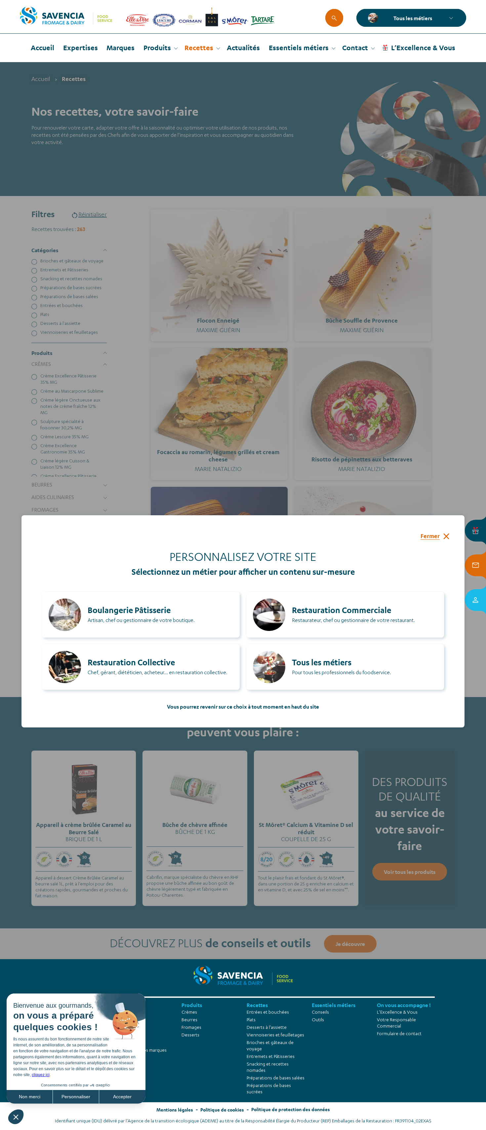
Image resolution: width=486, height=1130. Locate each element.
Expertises (80, 47)
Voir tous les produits (409, 872)
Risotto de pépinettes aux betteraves (361, 459)
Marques (120, 47)
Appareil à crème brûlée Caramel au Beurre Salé (83, 828)
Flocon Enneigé (218, 320)
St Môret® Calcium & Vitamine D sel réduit (306, 828)
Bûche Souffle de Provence (362, 320)
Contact (355, 47)
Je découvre (84, 821)
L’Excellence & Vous (423, 47)
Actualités (243, 47)
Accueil (42, 47)
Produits (157, 47)
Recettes (198, 47)
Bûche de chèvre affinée (194, 824)
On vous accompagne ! (404, 1005)
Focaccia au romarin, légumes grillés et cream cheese (218, 455)
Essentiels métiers (299, 47)
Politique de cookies (222, 1109)
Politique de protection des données (290, 1109)
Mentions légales (174, 1109)
